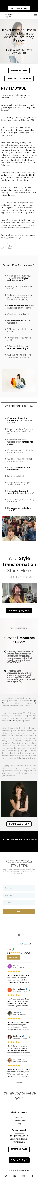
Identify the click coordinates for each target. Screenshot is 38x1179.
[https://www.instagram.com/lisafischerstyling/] (23, 1176)
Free (14, 1121)
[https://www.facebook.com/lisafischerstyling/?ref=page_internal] (32, 1176)
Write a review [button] (13, 957)
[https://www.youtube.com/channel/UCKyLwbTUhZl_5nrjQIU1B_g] (5, 1176)
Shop (19, 1124)
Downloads (21, 1121)
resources (25, 223)
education (15, 223)
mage (13, 1136)
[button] (35, 16)
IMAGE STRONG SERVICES (19, 842)
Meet (17, 1117)
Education (23, 1139)
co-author (13, 721)
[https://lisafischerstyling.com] (8, 15)
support (4, 225)
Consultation (22, 1136)
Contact (17, 1142)
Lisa (21, 1117)
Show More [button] (19, 1082)
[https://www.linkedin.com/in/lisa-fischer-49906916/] (14, 1176)
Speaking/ (14, 1139)
